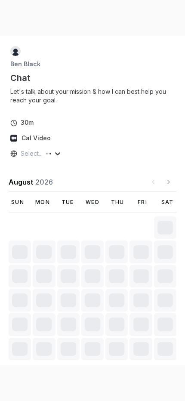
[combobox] (21, 153)
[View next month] (168, 182)
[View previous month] (153, 182)
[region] (92, 96)
